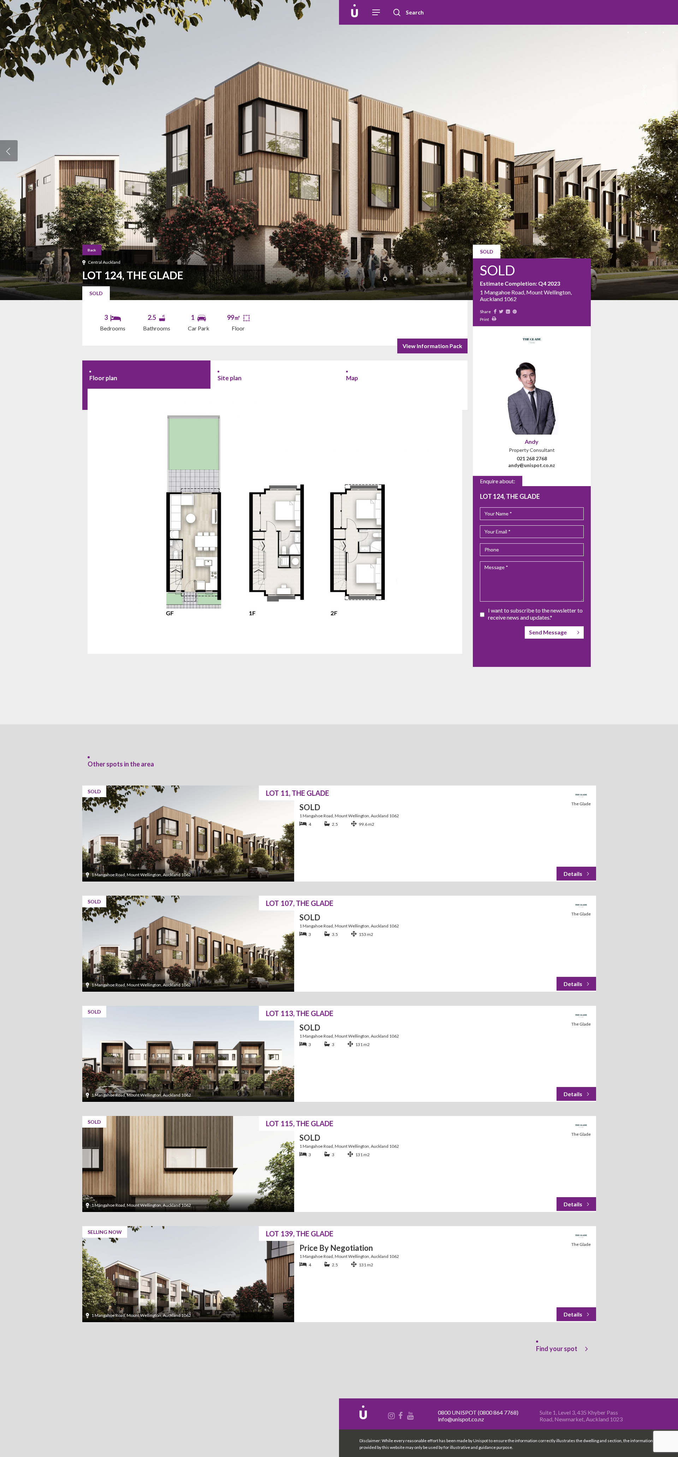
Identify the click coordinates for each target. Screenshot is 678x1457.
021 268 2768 (532, 458)
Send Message (548, 632)
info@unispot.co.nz (461, 1419)
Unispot (56, 12)
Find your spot (556, 1348)
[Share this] (494, 310)
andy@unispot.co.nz (531, 465)
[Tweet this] (500, 310)
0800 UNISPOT (457, 1412)
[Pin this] (514, 310)
